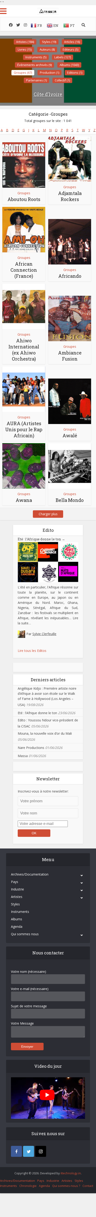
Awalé (69, 435)
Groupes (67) (23, 72)
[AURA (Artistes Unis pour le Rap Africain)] (23, 389)
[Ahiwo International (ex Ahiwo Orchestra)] (23, 306)
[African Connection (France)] (23, 229)
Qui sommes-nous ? (66, 1186)
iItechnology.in (71, 1173)
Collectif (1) (62, 80)
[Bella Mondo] (69, 466)
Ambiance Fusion (70, 356)
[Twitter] (28, 1151)
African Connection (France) (23, 270)
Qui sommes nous (25, 934)
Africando (69, 276)
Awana (24, 500)
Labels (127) (62, 57)
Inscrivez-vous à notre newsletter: (43, 791)
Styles (15, 904)
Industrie (17, 889)
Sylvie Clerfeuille (44, 634)
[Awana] (23, 466)
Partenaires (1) (36, 80)
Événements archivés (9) (34, 65)
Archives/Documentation (29, 874)
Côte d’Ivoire (48, 94)
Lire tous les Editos (32, 650)
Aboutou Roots (23, 199)
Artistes (16, 896)
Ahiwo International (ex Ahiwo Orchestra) (23, 349)
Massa (23, 756)
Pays (14, 882)
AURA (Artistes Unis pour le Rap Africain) (23, 429)
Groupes (23, 193)
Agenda (16, 926)
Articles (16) (72, 42)
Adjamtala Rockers (70, 196)
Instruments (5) (35, 57)
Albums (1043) (69, 65)
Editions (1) (74, 72)
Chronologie (28, 1186)
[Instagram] (40, 1151)
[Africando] (69, 241)
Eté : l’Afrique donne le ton (41, 539)
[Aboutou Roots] (23, 165)
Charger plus (48, 514)
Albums (16, 919)
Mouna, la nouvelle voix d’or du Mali (45, 733)
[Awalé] (69, 401)
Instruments (20, 911)
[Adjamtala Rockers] (69, 159)
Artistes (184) (25, 42)
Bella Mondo (70, 500)
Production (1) (49, 72)
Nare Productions (31, 747)
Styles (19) (49, 42)
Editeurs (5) (70, 49)
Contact (87, 1186)
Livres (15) (25, 49)
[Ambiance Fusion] (69, 318)
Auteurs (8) (47, 49)
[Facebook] (16, 1151)
